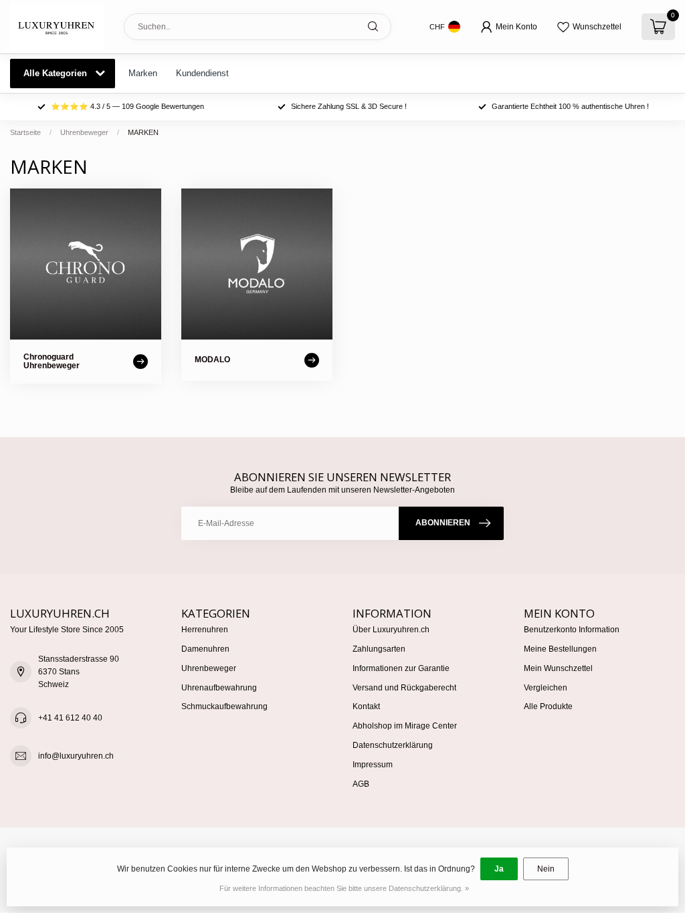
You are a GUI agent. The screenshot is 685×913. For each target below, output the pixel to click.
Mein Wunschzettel (558, 668)
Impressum (373, 764)
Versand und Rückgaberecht (404, 687)
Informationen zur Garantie (401, 668)
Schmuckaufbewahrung (224, 706)
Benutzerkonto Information (571, 629)
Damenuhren (205, 649)
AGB (361, 784)
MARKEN (143, 132)
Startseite (25, 132)
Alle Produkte (548, 706)
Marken (142, 73)
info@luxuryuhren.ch (76, 756)
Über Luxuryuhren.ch (391, 629)
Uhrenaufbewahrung (219, 687)
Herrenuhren (204, 629)
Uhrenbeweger (84, 132)
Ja (499, 869)
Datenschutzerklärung (393, 745)
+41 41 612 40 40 (70, 718)
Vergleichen (545, 687)
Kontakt (366, 706)
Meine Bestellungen (560, 649)
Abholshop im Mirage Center (405, 726)
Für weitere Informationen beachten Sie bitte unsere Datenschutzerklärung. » (344, 888)
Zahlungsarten (379, 649)
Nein (546, 869)
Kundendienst (202, 73)
